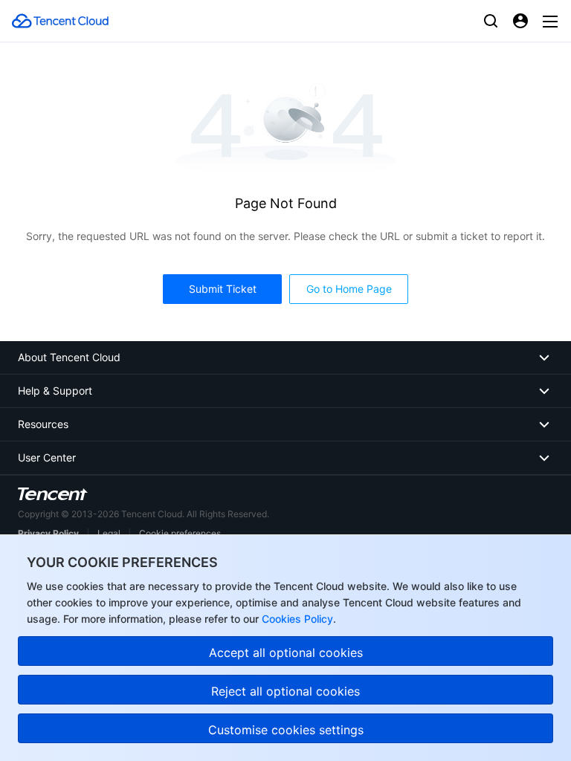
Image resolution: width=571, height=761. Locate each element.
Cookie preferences (180, 533)
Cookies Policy (296, 618)
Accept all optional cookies (286, 652)
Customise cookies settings (286, 729)
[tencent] (53, 494)
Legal (108, 533)
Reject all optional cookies (285, 691)
